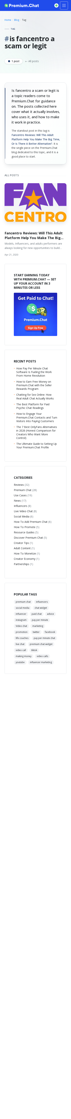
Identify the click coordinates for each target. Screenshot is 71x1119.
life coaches (22, 638)
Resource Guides (26, 532)
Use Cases (23, 495)
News (20, 500)
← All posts (32, 61)
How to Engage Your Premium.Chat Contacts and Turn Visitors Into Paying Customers (36, 417)
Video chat (21, 626)
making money (23, 656)
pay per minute (40, 620)
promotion (21, 632)
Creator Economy (26, 559)
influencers (42, 601)
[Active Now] (56, 5)
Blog (16, 20)
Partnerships (23, 564)
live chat (20, 644)
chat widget (41, 607)
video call (21, 650)
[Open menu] (64, 5)
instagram (21, 620)
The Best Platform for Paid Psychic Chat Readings (32, 406)
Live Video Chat (25, 511)
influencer (21, 613)
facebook (50, 632)
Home (8, 20)
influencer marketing (41, 662)
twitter (36, 632)
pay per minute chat (44, 638)
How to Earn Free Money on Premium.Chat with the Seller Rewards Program (34, 385)
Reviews (21, 485)
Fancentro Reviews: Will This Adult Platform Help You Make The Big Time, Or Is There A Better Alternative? (36, 139)
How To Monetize (27, 553)
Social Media (23, 516)
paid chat (37, 613)
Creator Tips (23, 543)
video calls (42, 656)
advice (50, 613)
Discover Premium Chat (30, 537)
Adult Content (24, 548)
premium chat (23, 601)
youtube (20, 662)
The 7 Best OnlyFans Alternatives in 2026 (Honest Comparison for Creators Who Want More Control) (36, 432)
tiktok (34, 650)
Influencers (22, 506)
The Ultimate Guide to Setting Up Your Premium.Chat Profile (36, 445)
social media (22, 607)
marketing (37, 626)
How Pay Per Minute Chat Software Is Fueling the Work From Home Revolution (34, 372)
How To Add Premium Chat (32, 522)
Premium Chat (25, 490)
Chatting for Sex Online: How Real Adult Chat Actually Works (35, 396)
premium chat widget (41, 644)
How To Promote (26, 527)
